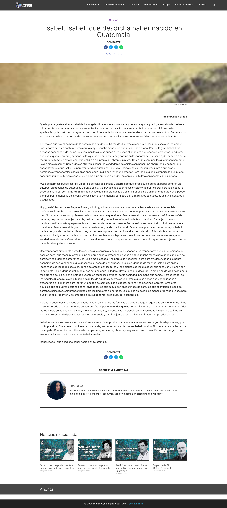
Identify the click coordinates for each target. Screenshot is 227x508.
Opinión (113, 20)
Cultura (133, 4)
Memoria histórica (113, 4)
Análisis (202, 4)
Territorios (92, 4)
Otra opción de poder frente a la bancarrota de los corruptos (57, 467)
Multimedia (149, 4)
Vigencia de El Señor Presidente (162, 467)
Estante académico (184, 4)
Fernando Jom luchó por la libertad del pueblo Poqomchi (94, 467)
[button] (213, 5)
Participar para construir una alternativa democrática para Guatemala (131, 468)
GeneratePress (135, 503)
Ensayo (166, 4)
